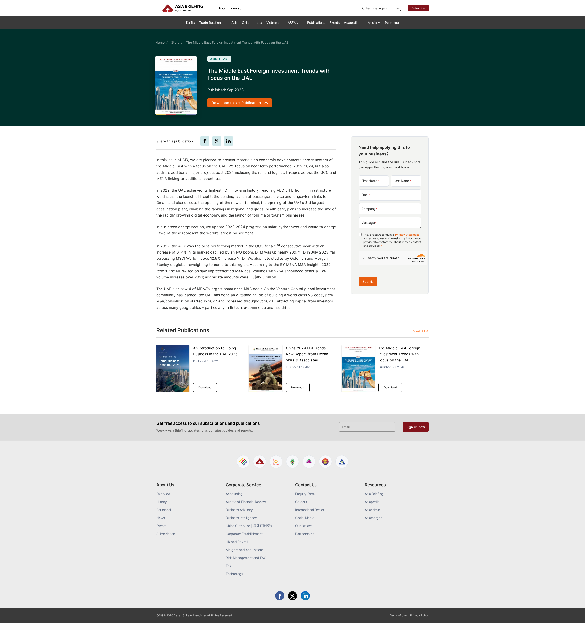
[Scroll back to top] (574, 614)
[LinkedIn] (305, 595)
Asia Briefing (374, 494)
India (258, 22)
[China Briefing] (276, 461)
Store (175, 42)
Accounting (234, 494)
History (161, 502)
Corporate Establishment (244, 534)
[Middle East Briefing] (341, 461)
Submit (367, 282)
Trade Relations (210, 22)
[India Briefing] (292, 461)
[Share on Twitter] (216, 141)
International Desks (309, 510)
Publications (316, 22)
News (160, 518)
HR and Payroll (237, 542)
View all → (421, 331)
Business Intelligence (241, 518)
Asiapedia (351, 22)
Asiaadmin (372, 510)
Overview (163, 494)
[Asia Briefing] (259, 461)
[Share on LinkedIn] (228, 141)
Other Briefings (373, 8)
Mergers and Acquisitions (244, 550)
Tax (228, 566)
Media (372, 22)
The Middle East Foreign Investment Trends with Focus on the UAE (399, 354)
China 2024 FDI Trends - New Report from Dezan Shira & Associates (307, 354)
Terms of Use (398, 615)
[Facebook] (279, 595)
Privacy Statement (406, 235)
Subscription (165, 534)
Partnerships (304, 534)
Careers (301, 502)
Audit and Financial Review (246, 502)
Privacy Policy (419, 615)
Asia (234, 22)
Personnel (392, 22)
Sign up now (415, 427)
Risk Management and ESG (246, 558)
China (246, 22)
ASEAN (293, 22)
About (223, 8)
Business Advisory (239, 510)
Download (205, 387)
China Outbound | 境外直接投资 (249, 526)
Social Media (304, 518)
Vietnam (272, 22)
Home (160, 42)
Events (335, 22)
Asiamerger (373, 518)
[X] (292, 595)
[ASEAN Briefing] (325, 461)
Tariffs (190, 22)
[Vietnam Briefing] (309, 461)
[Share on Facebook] (204, 141)
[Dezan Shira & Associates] (243, 461)
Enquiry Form (305, 494)
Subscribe (418, 8)
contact (237, 8)
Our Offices (303, 526)
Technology (234, 574)
